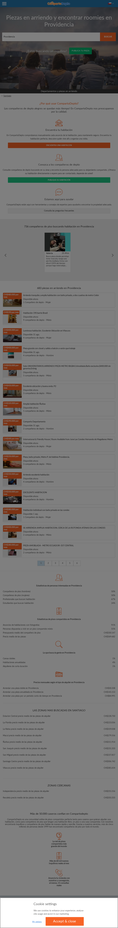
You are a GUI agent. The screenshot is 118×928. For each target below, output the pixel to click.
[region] (59, 913)
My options (37, 922)
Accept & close (64, 921)
